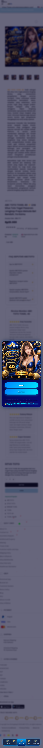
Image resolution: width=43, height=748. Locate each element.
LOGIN (21, 385)
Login (14, 744)
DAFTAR (21, 392)
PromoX (7, 744)
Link (29, 744)
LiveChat (35, 744)
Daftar (21, 744)
